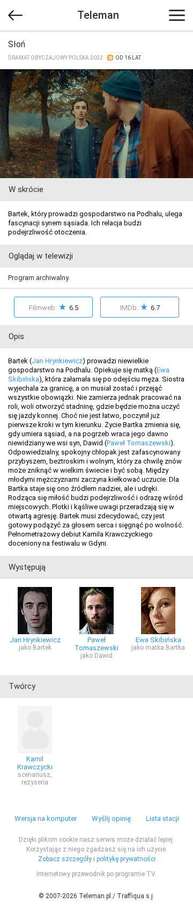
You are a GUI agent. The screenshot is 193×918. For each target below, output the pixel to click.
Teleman (98, 15)
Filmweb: (53, 307)
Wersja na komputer (45, 818)
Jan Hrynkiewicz (57, 361)
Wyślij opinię (111, 818)
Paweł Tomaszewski (138, 443)
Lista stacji (162, 818)
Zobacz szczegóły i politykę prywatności (96, 859)
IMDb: (140, 307)
